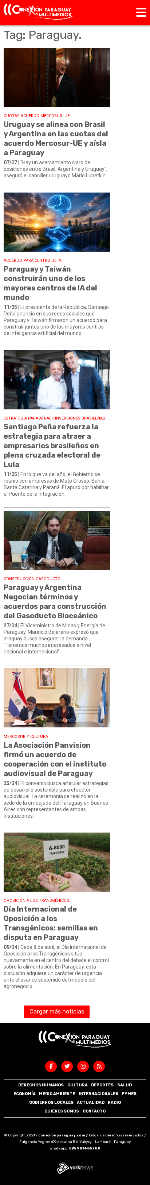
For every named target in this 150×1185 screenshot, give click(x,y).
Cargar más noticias (56, 1011)
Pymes (129, 1093)
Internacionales (98, 1093)
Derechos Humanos (41, 1085)
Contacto (94, 1111)
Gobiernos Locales (51, 1102)
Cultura (77, 1085)
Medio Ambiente (57, 1093)
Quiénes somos (61, 1111)
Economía (24, 1093)
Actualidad (90, 1102)
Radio (114, 1102)
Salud (124, 1085)
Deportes (102, 1085)
